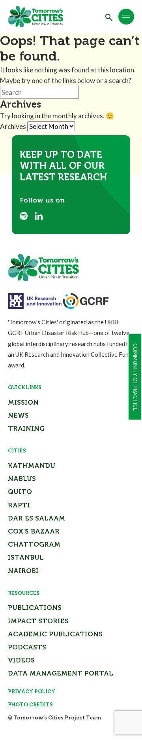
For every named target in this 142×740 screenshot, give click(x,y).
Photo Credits (30, 705)
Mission (23, 402)
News (18, 415)
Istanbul (26, 557)
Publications (35, 607)
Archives (13, 126)
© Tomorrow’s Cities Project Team (54, 718)
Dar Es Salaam (36, 518)
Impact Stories (38, 621)
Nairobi (23, 571)
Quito (20, 492)
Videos (21, 660)
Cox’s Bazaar (34, 531)
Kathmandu (31, 465)
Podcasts (27, 647)
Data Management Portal (60, 673)
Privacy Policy (31, 692)
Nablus (22, 479)
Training (26, 428)
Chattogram (34, 544)
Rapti (19, 505)
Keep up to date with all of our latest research (63, 166)
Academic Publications (55, 634)
